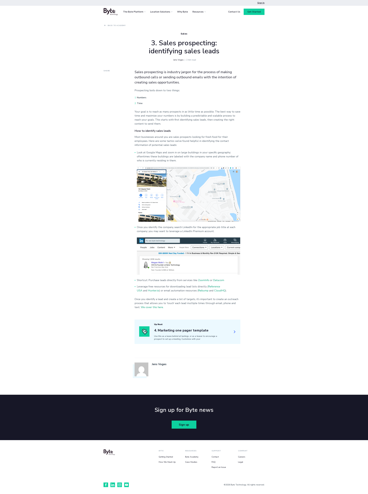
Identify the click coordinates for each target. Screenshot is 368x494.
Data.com (218, 280)
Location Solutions (160, 11)
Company (242, 451)
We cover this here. (152, 307)
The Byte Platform (133, 11)
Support (216, 451)
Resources (198, 11)
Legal (240, 462)
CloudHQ (219, 290)
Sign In (260, 2)
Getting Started (166, 456)
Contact (215, 456)
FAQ (213, 462)
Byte (161, 451)
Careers (241, 456)
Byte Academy (191, 456)
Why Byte (182, 11)
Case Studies (191, 462)
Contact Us (234, 11)
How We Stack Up (167, 462)
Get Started (254, 11)
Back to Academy (117, 25)
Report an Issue (219, 467)
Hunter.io (153, 290)
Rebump (203, 290)
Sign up (184, 425)
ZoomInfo (203, 280)
